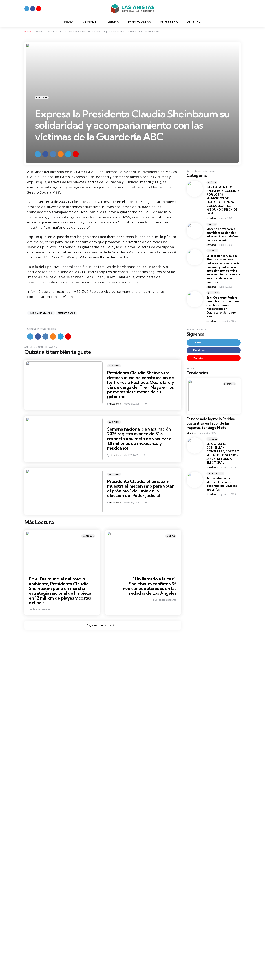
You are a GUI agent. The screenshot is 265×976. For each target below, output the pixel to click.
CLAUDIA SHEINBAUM (41, 313)
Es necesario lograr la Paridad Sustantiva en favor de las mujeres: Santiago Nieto (211, 423)
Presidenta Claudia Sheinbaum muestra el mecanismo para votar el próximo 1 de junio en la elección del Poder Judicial (140, 488)
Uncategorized (215, 473)
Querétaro (213, 293)
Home (27, 31)
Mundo (171, 536)
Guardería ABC (66, 313)
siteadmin (115, 403)
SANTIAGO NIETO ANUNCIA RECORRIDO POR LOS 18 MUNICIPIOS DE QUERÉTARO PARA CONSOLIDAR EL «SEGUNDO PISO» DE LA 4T (222, 200)
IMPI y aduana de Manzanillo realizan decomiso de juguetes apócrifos (221, 483)
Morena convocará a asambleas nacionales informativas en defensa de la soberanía (223, 234)
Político (212, 182)
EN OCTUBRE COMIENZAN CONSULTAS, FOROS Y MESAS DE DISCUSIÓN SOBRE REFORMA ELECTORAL (222, 453)
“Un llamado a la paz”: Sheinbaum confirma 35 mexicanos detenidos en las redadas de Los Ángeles (148, 586)
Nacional (41, 98)
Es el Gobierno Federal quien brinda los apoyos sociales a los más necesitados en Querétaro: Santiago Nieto (222, 307)
